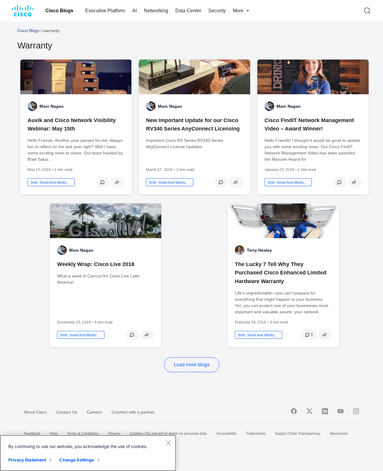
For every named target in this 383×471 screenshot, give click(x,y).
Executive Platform (105, 10)
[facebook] (294, 411)
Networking (156, 10)
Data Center (188, 10)
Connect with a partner (133, 412)
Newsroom (339, 434)
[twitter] (309, 411)
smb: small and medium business (51, 182)
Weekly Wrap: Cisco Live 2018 (95, 264)
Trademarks (255, 434)
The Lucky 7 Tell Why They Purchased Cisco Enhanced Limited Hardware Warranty (280, 272)
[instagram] (356, 411)
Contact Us (66, 412)
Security (217, 10)
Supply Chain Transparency (297, 434)
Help (53, 434)
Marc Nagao (51, 106)
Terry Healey (259, 250)
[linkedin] (325, 411)
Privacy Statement (27, 459)
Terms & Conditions (83, 434)
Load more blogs (191, 364)
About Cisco (35, 412)
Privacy (114, 434)
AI (134, 10)
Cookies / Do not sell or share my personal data (168, 434)
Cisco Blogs (59, 10)
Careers (94, 412)
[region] (88, 453)
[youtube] (341, 411)
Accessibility (226, 434)
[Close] (168, 443)
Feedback (32, 434)
